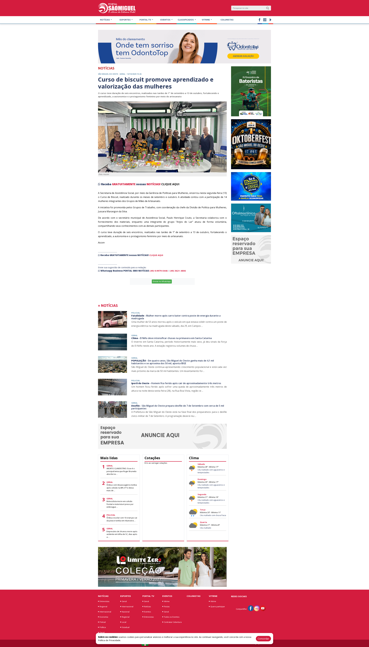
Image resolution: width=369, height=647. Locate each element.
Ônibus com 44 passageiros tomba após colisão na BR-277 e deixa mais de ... (122, 488)
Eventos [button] (165, 20)
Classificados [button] (186, 20)
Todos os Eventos (171, 617)
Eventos (147, 611)
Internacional (105, 611)
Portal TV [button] (145, 20)
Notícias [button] (105, 20)
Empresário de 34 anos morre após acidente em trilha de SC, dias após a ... (122, 534)
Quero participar (217, 606)
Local (124, 622)
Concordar (263, 638)
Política (103, 627)
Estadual (125, 627)
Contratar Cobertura (173, 622)
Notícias (103, 596)
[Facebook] (251, 608)
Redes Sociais (239, 596)
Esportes (125, 596)
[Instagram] (257, 608)
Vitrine (167, 601)
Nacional (125, 611)
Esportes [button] (125, 20)
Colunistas (227, 20)
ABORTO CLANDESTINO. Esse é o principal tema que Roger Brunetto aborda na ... (122, 471)
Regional (103, 606)
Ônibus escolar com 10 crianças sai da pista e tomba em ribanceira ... (122, 519)
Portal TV (148, 596)
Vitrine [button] (206, 20)
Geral (102, 632)
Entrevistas (104, 601)
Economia (104, 617)
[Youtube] (263, 608)
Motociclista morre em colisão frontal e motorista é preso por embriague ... (120, 504)
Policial (103, 622)
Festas (167, 606)
